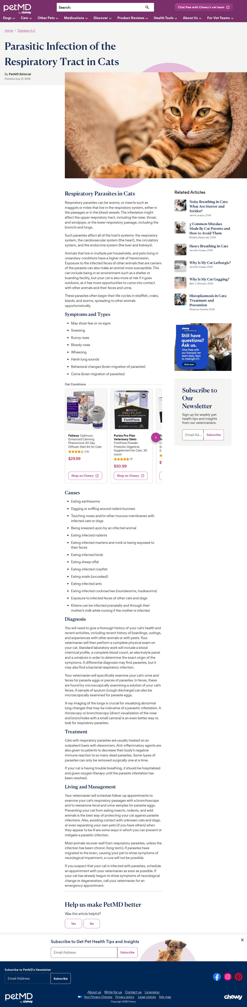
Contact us (133, 992)
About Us (190, 17)
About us (94, 992)
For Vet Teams (218, 17)
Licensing (152, 992)
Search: (65, 7)
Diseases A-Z (26, 30)
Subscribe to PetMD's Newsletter (28, 970)
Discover (101, 17)
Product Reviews (130, 17)
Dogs (7, 17)
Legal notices (147, 997)
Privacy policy (124, 997)
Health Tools (163, 17)
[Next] (156, 437)
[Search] (147, 7)
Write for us (113, 992)
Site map (165, 997)
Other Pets (46, 17)
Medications (74, 17)
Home (9, 30)
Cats (24, 17)
